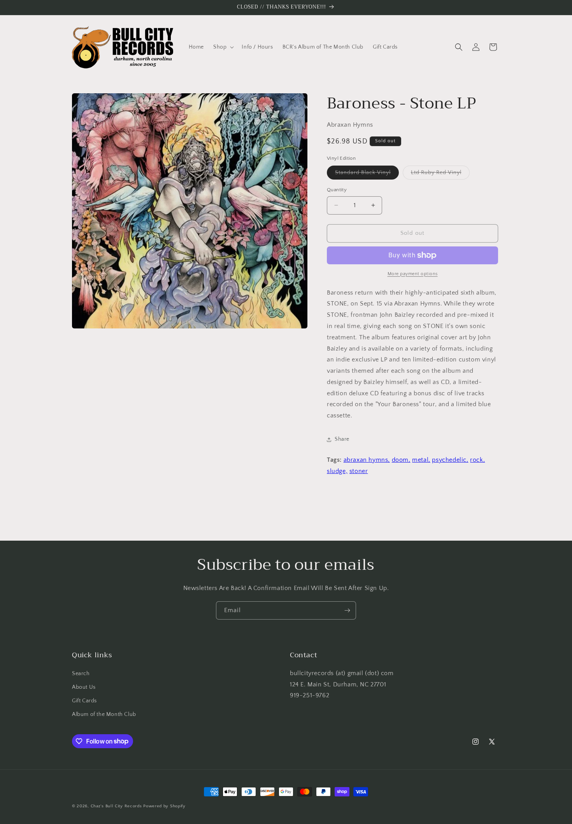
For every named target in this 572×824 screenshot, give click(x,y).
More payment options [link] (413, 273)
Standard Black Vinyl (367, 174)
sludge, (337, 471)
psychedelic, (450, 459)
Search (81, 673)
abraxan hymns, (367, 459)
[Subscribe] (347, 610)
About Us (84, 687)
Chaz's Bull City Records (116, 806)
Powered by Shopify (164, 806)
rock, (477, 459)
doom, (401, 459)
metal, (421, 459)
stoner (358, 471)
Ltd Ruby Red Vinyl (440, 174)
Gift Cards (84, 701)
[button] (223, 47)
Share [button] (342, 439)
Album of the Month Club (104, 714)
